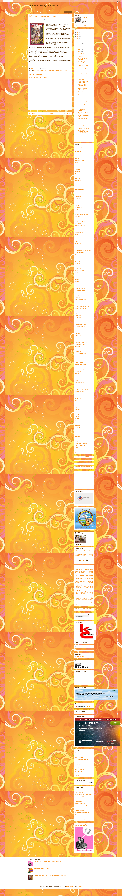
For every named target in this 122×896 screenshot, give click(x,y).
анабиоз (77, 158)
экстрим (77, 429)
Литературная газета (80, 764)
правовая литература (80, 326)
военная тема (78, 176)
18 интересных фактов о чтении (82, 812)
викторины (77, 171)
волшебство (78, 178)
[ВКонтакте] (85, 706)
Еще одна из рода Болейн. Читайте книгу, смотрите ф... (83, 124)
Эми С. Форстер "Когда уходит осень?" (83, 82)
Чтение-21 (77, 775)
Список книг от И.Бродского (81, 796)
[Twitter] (86, 706)
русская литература (79, 369)
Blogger (80, 886)
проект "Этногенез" (79, 769)
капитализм (78, 223)
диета (76, 191)
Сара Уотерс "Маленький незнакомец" (83, 55)
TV (76, 452)
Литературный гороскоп (80, 814)
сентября (80, 45)
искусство (42, 70)
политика (77, 322)
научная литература (80, 288)
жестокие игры (78, 200)
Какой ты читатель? (79, 810)
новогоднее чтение (79, 295)
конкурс (77, 238)
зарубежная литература (80, 209)
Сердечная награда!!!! (83, 71)
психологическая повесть (81, 342)
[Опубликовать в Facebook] (44, 68)
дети (76, 187)
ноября (80, 41)
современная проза (79, 391)
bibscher (85, 17)
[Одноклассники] (88, 706)
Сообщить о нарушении (82, 456)
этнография (78, 438)
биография (77, 162)
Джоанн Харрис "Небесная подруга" (83, 100)
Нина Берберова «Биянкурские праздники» (81, 78)
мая (79, 135)
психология (78, 346)
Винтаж (77, 173)
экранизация (78, 427)
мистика (77, 272)
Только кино (80, 106)
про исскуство (78, 339)
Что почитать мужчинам (80, 792)
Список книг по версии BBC (81, 805)
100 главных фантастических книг (83, 799)
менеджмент (78, 268)
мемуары (77, 265)
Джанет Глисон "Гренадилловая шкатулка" (82, 62)
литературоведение (79, 252)
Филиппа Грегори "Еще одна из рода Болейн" (83, 128)
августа (80, 47)
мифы (76, 274)
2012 (78, 38)
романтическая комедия (81, 364)
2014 (78, 34)
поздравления (78, 317)
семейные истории (79, 375)
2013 (78, 36)
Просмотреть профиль (80, 25)
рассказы (77, 355)
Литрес (77, 254)
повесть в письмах (79, 310)
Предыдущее (67, 113)
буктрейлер (78, 164)
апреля (80, 136)
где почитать (78, 182)
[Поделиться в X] (43, 68)
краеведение (78, 243)
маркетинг (77, 261)
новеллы (77, 292)
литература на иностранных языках (83, 250)
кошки (76, 241)
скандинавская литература (81, 389)
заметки (77, 205)
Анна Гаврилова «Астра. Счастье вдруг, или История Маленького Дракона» (50, 875)
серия (76, 384)
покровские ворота (79, 319)
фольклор (77, 411)
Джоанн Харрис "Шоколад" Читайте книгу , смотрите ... (83, 131)
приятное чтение (79, 337)
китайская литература (80, 225)
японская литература (80, 445)
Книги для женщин (79, 816)
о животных (78, 297)
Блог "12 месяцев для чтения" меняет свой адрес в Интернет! (83, 825)
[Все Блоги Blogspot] (75, 646)
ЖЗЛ (76, 203)
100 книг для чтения (80, 803)
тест (76, 400)
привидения (78, 333)
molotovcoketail (69, 886)
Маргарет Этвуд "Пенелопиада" (82, 92)
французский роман (80, 414)
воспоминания (78, 180)
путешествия (78, 351)
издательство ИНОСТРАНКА (81, 212)
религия (77, 357)
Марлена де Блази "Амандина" (82, 95)
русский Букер (78, 371)
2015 (78, 32)
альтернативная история (81, 153)
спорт (76, 396)
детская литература (79, 189)
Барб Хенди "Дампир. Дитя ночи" (83, 59)
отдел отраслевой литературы (82, 306)
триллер (77, 402)
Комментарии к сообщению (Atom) (53, 118)
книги (76, 234)
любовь (58, 70)
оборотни (77, 301)
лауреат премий (79, 247)
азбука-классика (79, 149)
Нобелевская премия (80, 290)
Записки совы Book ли (80, 754)
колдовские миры (79, 236)
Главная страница (50, 113)
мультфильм (78, 283)
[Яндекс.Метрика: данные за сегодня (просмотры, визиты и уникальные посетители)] (79, 656)
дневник (77, 194)
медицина (77, 263)
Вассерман (77, 169)
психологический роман (80, 344)
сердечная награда (79, 382)
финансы (77, 409)
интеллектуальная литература (82, 214)
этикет (76, 434)
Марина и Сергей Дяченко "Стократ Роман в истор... (82, 85)
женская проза (36, 70)
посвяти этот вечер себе (81, 324)
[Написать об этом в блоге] (41, 68)
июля (79, 49)
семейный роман (63, 70)
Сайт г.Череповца (79, 757)
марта (79, 138)
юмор (76, 441)
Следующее (32, 113)
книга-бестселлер (79, 232)
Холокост (77, 418)
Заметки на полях (79, 752)
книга (76, 230)
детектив (77, 185)
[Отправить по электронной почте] (40, 68)
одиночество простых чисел (81, 304)
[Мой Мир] (89, 706)
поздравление (78, 315)
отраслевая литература (80, 308)
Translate (86, 618)
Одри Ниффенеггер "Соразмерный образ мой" (83, 119)
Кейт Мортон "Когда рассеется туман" (82, 103)
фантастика (78, 405)
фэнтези (77, 416)
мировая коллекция (79, 270)
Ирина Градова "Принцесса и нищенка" (42, 868)
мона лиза (77, 279)
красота (77, 245)
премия (77, 331)
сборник (77, 373)
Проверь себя (81, 53)
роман (76, 360)
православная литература (81, 328)
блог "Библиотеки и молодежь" (82, 759)
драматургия (78, 196)
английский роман (79, 160)
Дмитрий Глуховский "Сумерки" (82, 89)
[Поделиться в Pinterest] (45, 68)
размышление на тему (80, 353)
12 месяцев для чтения (43, 5)
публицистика (78, 348)
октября (80, 43)
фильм (76, 407)
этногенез (77, 436)
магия (76, 259)
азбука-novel (78, 151)
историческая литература (50, 70)
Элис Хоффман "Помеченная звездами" (81, 109)
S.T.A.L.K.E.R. (78, 449)
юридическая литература (81, 443)
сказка (76, 387)
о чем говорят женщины (80, 299)
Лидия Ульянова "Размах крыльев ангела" (83, 74)
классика (77, 227)
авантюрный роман (79, 147)
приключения (78, 335)
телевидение (78, 398)
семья (76, 380)
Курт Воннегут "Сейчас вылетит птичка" (83, 66)
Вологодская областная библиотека (83, 761)
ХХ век (76, 420)
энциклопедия (78, 432)
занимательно (78, 207)
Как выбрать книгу (79, 801)
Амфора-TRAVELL (79, 155)
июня (79, 51)
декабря (80, 39)
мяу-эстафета (78, 286)
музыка (77, 281)
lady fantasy (78, 447)
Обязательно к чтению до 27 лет (82, 807)
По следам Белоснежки (83, 97)
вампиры (77, 167)
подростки (77, 313)
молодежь (77, 277)
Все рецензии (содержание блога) (83, 819)
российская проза (79, 366)
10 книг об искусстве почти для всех (83, 794)
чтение (76, 423)
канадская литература (80, 221)
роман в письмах (79, 362)
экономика (77, 425)
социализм (77, 393)
